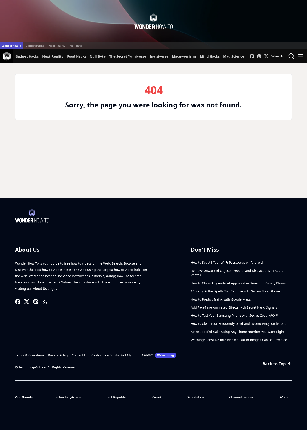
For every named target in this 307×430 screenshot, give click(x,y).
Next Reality (57, 46)
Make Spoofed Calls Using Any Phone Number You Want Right (237, 332)
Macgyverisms (184, 56)
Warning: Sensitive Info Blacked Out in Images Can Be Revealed (239, 340)
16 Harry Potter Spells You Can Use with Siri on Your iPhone (235, 291)
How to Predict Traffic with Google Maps (221, 299)
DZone (283, 397)
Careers (158, 355)
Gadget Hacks (35, 46)
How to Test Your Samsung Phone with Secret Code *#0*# (234, 315)
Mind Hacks (210, 56)
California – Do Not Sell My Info (114, 355)
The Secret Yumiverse (127, 56)
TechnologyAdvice (67, 397)
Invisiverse (159, 56)
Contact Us (80, 355)
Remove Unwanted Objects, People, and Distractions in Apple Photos (237, 272)
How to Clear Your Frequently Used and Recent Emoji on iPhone (238, 323)
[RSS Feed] (44, 301)
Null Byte (76, 46)
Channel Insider (241, 397)
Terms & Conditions (29, 355)
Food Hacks (76, 56)
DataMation (195, 397)
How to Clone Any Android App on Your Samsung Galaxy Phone (238, 283)
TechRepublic (116, 397)
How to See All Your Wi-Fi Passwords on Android (227, 262)
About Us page (44, 288)
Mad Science (233, 56)
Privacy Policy (58, 355)
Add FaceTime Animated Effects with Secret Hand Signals (234, 307)
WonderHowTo (11, 46)
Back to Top (274, 363)
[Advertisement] (153, 164)
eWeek (157, 397)
